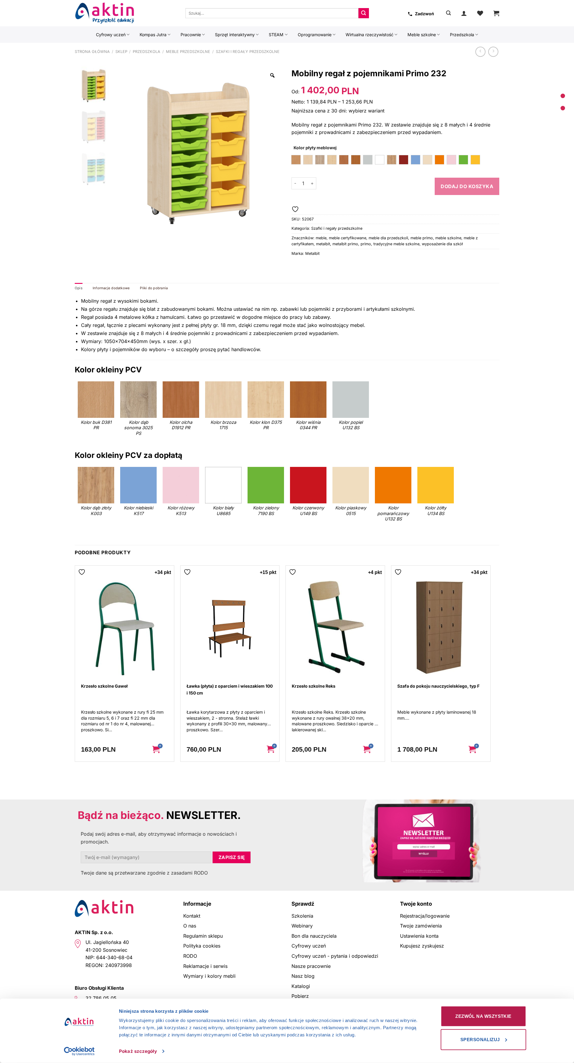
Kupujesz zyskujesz (422, 946)
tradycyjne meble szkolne (396, 244)
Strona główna (92, 51)
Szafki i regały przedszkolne (248, 51)
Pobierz (300, 996)
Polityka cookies (201, 946)
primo (366, 244)
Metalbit (312, 253)
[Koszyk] (496, 13)
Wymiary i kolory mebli (209, 976)
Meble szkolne (421, 34)
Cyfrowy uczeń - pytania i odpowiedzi (334, 956)
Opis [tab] (79, 288)
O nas (189, 926)
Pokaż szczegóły (138, 1051)
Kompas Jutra (153, 34)
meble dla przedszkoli (388, 238)
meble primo (421, 238)
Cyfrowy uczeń (111, 34)
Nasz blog (303, 976)
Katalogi (300, 986)
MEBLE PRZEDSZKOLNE (188, 51)
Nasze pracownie (311, 966)
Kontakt (191, 916)
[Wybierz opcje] (160, 749)
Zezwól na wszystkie (483, 1016)
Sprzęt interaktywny (235, 34)
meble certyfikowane (347, 238)
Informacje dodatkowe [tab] (111, 288)
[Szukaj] (448, 13)
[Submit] (363, 13)
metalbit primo (345, 244)
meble (321, 238)
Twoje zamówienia (421, 926)
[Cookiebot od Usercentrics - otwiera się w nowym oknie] (79, 1051)
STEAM (276, 34)
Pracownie (191, 34)
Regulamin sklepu (203, 936)
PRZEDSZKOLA (146, 51)
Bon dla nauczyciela (314, 936)
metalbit (323, 244)
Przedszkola (462, 34)
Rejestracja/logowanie (425, 916)
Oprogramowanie (315, 34)
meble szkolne (448, 238)
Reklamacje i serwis (205, 966)
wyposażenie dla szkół (442, 244)
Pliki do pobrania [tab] (154, 288)
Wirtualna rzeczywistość (369, 34)
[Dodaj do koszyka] (270, 749)
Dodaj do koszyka (467, 186)
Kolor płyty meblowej (315, 148)
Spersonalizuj (480, 1039)
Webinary (302, 926)
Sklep (121, 51)
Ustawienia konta (419, 936)
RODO (190, 956)
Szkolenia (302, 916)
